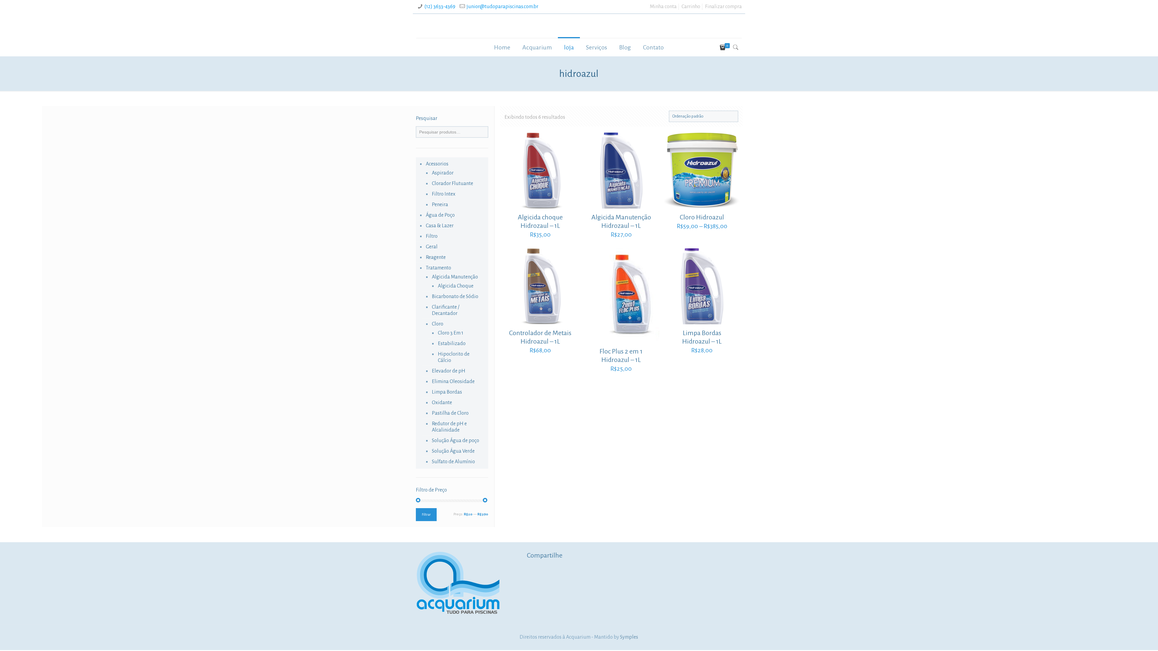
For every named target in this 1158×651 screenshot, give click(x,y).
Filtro (432, 236)
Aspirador (443, 173)
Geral (432, 247)
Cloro (437, 324)
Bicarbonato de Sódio (455, 296)
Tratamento (438, 268)
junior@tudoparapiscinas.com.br (502, 6)
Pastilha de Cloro (450, 413)
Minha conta (663, 6)
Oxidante (442, 402)
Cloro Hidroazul (702, 217)
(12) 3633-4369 (439, 6)
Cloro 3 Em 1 (450, 333)
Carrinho (691, 6)
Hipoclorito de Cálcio (454, 357)
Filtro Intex (443, 194)
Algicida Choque (455, 286)
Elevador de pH (448, 371)
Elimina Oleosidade (453, 381)
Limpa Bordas (447, 392)
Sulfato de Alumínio (453, 461)
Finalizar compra (723, 6)
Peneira (440, 204)
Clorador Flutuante (452, 183)
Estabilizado (452, 343)
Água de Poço (440, 215)
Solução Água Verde (453, 451)
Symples (629, 637)
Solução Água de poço (455, 440)
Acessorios (437, 164)
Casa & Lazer (440, 225)
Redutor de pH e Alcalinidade (449, 427)
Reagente (436, 257)
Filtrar (426, 515)
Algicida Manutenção (455, 277)
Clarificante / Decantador (445, 310)
